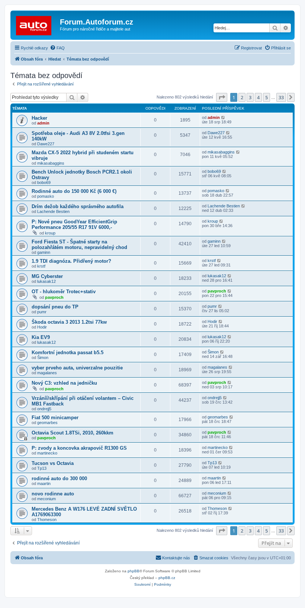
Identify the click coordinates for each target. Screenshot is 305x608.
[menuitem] (57, 47)
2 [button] (242, 97)
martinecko (47, 453)
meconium (46, 499)
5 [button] (266, 97)
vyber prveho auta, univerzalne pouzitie (77, 368)
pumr (41, 312)
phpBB (133, 571)
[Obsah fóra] (36, 24)
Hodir (42, 327)
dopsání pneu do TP (55, 307)
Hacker (39, 118)
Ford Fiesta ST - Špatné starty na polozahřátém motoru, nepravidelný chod (79, 244)
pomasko (45, 196)
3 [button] (250, 97)
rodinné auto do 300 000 (59, 478)
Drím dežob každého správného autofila (77, 206)
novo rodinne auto (53, 494)
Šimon (42, 357)
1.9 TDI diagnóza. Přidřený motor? (71, 261)
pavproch (54, 297)
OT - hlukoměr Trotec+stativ (64, 291)
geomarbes (47, 422)
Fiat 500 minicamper (55, 417)
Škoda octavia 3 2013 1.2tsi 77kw (69, 322)
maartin (44, 483)
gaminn (43, 252)
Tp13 (41, 468)
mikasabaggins (50, 163)
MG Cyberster (47, 276)
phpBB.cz (166, 578)
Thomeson (47, 519)
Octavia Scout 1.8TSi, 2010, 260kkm (72, 433)
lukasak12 (46, 281)
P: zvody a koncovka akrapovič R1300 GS (79, 448)
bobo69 (44, 182)
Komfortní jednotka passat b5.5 (67, 352)
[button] (221, 97)
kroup (50, 233)
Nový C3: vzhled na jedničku (64, 383)
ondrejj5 (44, 409)
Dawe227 (45, 144)
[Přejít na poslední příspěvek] (223, 117)
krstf (41, 266)
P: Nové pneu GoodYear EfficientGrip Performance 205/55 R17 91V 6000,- (74, 224)
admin (43, 123)
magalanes (47, 373)
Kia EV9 (41, 337)
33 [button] (281, 97)
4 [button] (258, 97)
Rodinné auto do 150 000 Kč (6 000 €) (74, 191)
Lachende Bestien (53, 211)
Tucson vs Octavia (53, 463)
